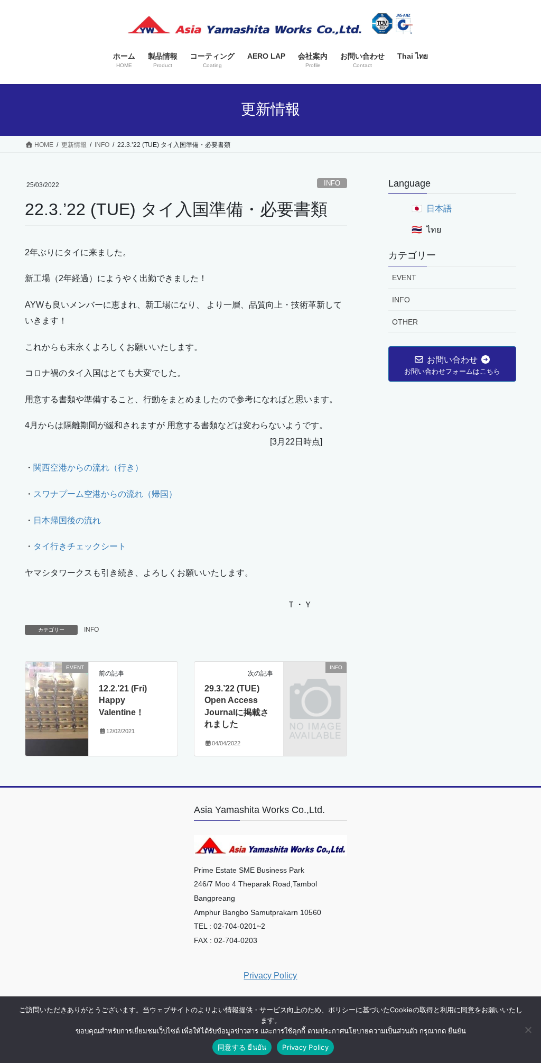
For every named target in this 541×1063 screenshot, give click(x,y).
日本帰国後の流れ (67, 520)
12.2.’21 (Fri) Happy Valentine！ (123, 700)
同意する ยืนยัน (242, 1047)
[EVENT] (56, 700)
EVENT (404, 277)
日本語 (439, 208)
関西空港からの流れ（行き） (88, 467)
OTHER (405, 322)
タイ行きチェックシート (79, 546)
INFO (332, 183)
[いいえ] (528, 1029)
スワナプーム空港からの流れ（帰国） (105, 493)
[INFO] (315, 680)
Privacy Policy (270, 975)
